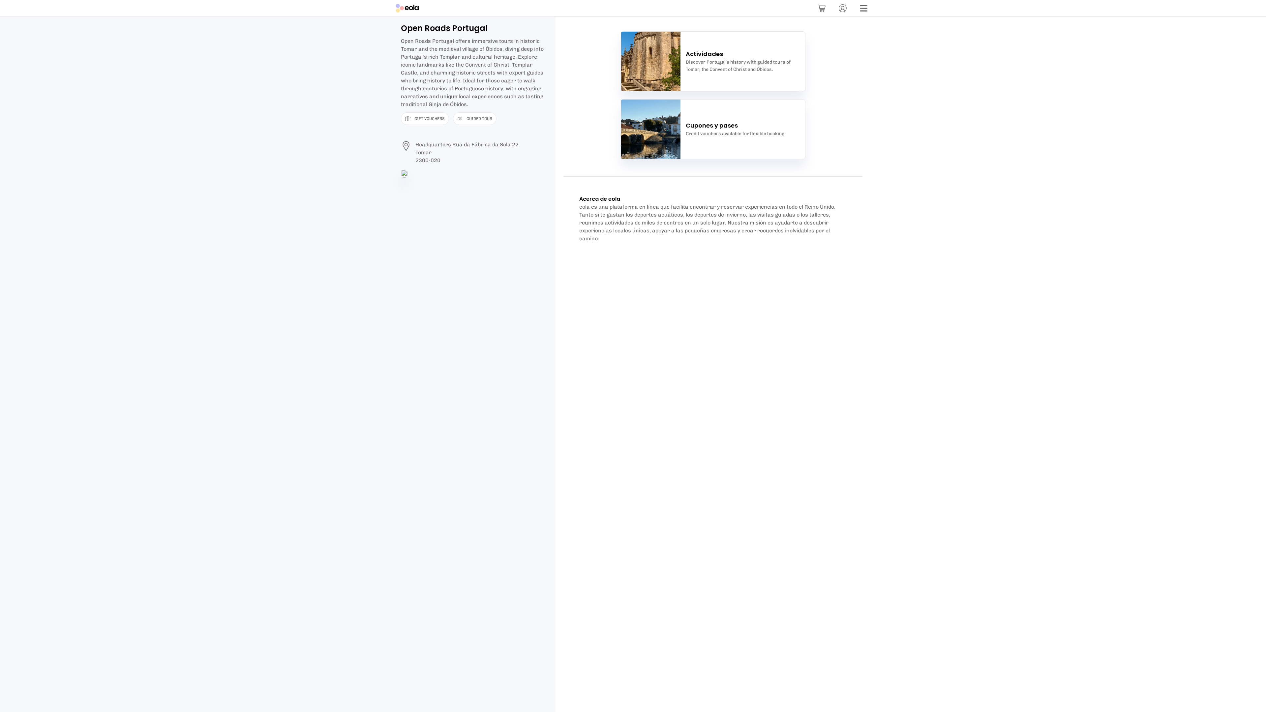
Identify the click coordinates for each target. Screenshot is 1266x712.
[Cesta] (821, 8)
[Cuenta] (842, 8)
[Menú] (863, 8)
